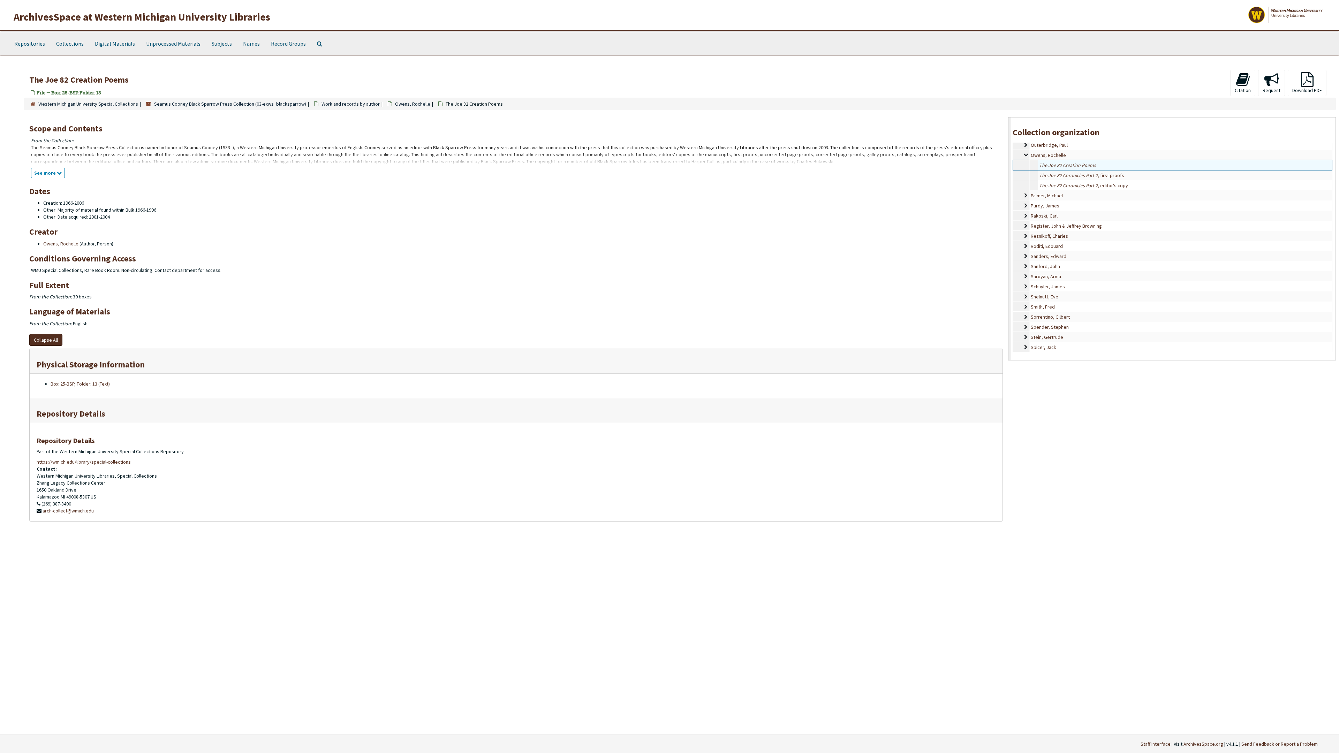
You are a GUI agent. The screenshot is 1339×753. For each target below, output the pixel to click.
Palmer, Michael (1047, 195)
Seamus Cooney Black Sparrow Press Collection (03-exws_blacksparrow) (230, 104)
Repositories (29, 43)
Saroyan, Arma (1046, 276)
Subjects (222, 43)
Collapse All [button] (46, 340)
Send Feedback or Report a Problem (1279, 744)
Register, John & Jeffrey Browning (1066, 226)
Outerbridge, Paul (1049, 145)
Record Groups (288, 43)
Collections (70, 43)
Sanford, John (1045, 266)
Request (1271, 90)
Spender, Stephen (1050, 327)
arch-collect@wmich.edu (68, 511)
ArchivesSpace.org (1203, 744)
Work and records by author (350, 104)
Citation (1243, 90)
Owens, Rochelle (412, 104)
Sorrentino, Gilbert (1050, 317)
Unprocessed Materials (173, 43)
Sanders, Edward (1048, 256)
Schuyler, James (1048, 286)
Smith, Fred (1043, 307)
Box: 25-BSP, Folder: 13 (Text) (80, 384)
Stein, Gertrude (1047, 337)
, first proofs (1081, 175)
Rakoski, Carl (1044, 216)
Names (251, 43)
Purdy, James (1045, 206)
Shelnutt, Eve (1044, 297)
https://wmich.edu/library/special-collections (84, 462)
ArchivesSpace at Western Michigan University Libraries (142, 16)
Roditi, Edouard (1047, 246)
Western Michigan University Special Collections (88, 104)
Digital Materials (115, 43)
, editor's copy (1083, 185)
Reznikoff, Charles (1049, 236)
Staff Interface (1156, 744)
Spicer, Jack (1043, 347)
